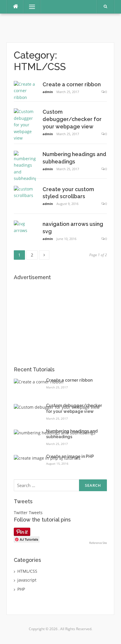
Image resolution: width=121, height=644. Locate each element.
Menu (29, 6)
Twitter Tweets (28, 512)
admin (48, 92)
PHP (21, 589)
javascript (26, 580)
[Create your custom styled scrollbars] (25, 192)
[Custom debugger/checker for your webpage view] (25, 124)
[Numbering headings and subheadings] (25, 166)
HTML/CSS (27, 571)
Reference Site (98, 543)
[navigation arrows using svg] (25, 226)
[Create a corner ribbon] (25, 90)
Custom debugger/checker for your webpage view (72, 119)
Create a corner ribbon (72, 84)
